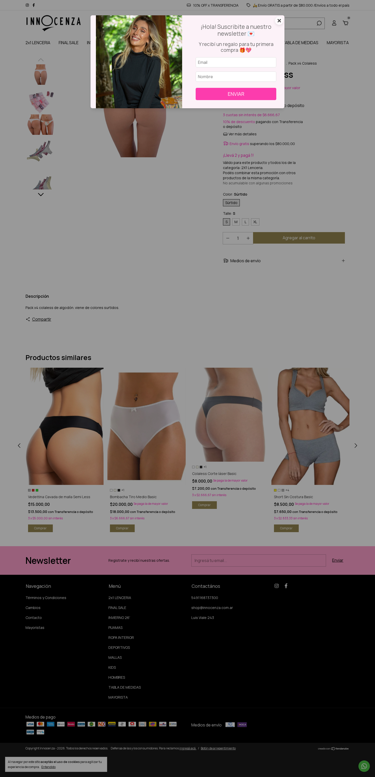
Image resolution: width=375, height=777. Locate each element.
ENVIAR (236, 94)
